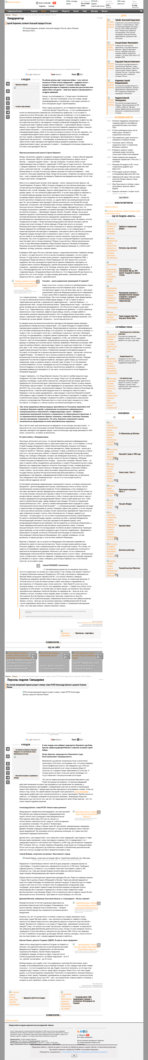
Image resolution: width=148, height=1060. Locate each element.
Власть (43, 11)
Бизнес (76, 11)
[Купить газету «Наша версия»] (37, 3)
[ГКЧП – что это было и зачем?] (112, 524)
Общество (65, 11)
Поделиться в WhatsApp (8, 103)
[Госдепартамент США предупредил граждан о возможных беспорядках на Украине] (66, 1000)
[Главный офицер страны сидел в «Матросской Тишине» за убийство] (112, 588)
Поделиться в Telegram (8, 112)
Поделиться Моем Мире (8, 91)
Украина (34, 11)
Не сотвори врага (85, 4)
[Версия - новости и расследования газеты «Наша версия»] (20, 5)
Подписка (42, 6)
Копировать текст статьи (8, 117)
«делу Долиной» (82, 792)
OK (74, 1056)
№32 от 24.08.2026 (45, 3)
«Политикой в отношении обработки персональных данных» (85, 1052)
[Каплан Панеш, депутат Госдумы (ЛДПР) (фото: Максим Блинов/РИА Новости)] (87, 946)
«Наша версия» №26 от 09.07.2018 (91, 622)
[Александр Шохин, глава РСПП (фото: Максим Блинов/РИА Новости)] (87, 814)
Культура (94, 11)
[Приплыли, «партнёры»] (66, 633)
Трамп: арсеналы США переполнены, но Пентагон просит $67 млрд (51, 1030)
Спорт (85, 11)
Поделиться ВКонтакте (8, 84)
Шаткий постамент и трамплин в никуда (26, 776)
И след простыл (135, 6)
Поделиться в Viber (8, 108)
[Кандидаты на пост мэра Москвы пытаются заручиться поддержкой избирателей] (112, 384)
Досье (123, 15)
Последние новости (124, 117)
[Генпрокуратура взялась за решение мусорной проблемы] (112, 248)
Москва (104, 11)
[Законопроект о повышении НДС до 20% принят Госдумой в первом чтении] (112, 291)
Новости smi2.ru (12, 1039)
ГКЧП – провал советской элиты (110, 8)
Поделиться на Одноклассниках (8, 98)
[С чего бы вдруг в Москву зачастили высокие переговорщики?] (14, 998)
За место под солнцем (22, 106)
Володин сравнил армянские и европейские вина (16, 1031)
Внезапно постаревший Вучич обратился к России (85, 1031)
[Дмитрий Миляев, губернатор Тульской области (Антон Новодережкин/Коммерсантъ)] (87, 905)
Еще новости (123, 197)
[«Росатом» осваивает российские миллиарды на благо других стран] (112, 570)
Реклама (51, 6)
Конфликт (54, 11)
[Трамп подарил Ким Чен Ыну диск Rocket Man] (112, 337)
